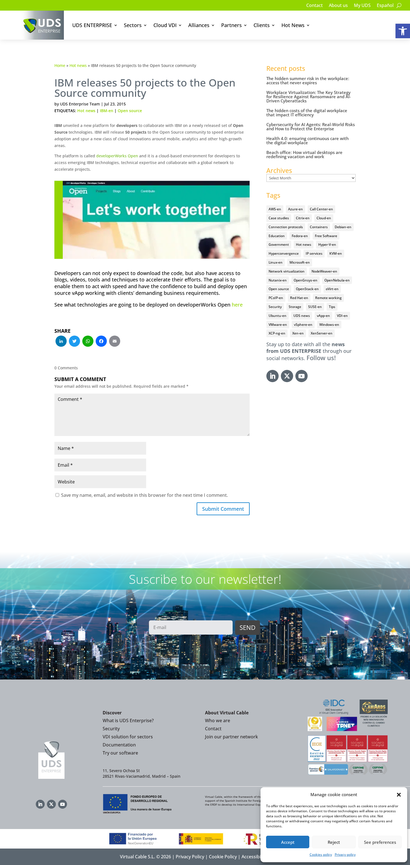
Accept (288, 842)
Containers (319, 227)
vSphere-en (303, 324)
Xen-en (298, 333)
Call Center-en (321, 209)
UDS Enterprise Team (80, 104)
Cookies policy (321, 854)
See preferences (380, 842)
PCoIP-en (276, 297)
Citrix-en (303, 218)
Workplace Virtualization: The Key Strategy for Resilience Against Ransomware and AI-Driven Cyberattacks (308, 96)
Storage (295, 306)
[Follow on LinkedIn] (272, 376)
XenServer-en (321, 333)
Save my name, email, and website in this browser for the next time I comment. (144, 495)
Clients (262, 25)
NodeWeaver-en (324, 271)
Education (277, 235)
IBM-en (106, 110)
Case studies (279, 218)
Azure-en (295, 209)
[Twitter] (74, 342)
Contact (314, 5)
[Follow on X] (287, 376)
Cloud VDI (165, 25)
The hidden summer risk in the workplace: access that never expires (307, 80)
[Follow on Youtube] (301, 376)
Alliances (198, 25)
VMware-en (278, 324)
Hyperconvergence (284, 253)
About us (338, 5)
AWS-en (275, 209)
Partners (231, 25)
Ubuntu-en (277, 315)
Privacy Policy (190, 857)
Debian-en (343, 227)
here (237, 304)
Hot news (78, 65)
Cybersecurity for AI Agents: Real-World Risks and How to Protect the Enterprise (310, 126)
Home (59, 65)
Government (279, 244)
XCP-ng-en (277, 333)
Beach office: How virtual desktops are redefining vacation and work (304, 154)
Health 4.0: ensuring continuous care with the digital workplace (307, 140)
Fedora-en (300, 235)
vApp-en (323, 315)
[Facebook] (101, 342)
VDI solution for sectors (128, 737)
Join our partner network (231, 737)
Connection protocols (286, 227)
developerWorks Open (117, 155)
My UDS (362, 5)
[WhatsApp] (88, 342)
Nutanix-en (278, 280)
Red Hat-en (299, 297)
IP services (314, 253)
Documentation (119, 745)
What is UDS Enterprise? (128, 720)
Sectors (133, 25)
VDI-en (342, 315)
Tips (332, 306)
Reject (334, 842)
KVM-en (335, 253)
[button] (402, 31)
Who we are (217, 720)
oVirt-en (332, 288)
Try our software (120, 753)
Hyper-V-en (327, 244)
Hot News (293, 25)
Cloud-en (324, 218)
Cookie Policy (223, 857)
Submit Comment (223, 508)
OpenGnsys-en (305, 280)
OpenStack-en (307, 288)
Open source (130, 110)
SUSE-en (315, 306)
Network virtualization (287, 271)
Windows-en (329, 324)
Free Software (326, 235)
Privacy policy (345, 854)
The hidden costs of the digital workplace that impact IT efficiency (306, 112)
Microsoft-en (300, 262)
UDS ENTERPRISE (92, 25)
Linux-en (276, 262)
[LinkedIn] (61, 342)
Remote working (328, 297)
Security (275, 306)
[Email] (114, 342)
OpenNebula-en (337, 280)
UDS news (301, 315)
